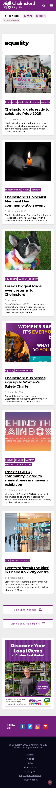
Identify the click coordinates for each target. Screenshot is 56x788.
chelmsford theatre (29, 102)
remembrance (13, 189)
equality (45, 102)
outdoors (41, 15)
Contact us (30, 767)
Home (30, 754)
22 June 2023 (15, 300)
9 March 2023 (15, 392)
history (26, 189)
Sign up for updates (25, 609)
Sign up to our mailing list (25, 623)
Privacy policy (30, 779)
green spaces (11, 20)
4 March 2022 (15, 577)
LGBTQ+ (22, 278)
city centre (11, 278)
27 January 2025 (17, 211)
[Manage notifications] (50, 782)
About (30, 758)
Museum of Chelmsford (18, 464)
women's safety (24, 370)
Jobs (30, 763)
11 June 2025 (15, 119)
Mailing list (30, 771)
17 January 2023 (17, 490)
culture (28, 15)
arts (14, 102)
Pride (8, 102)
